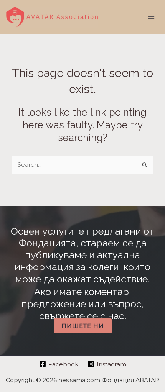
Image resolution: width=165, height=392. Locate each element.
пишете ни (82, 326)
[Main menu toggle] (151, 17)
